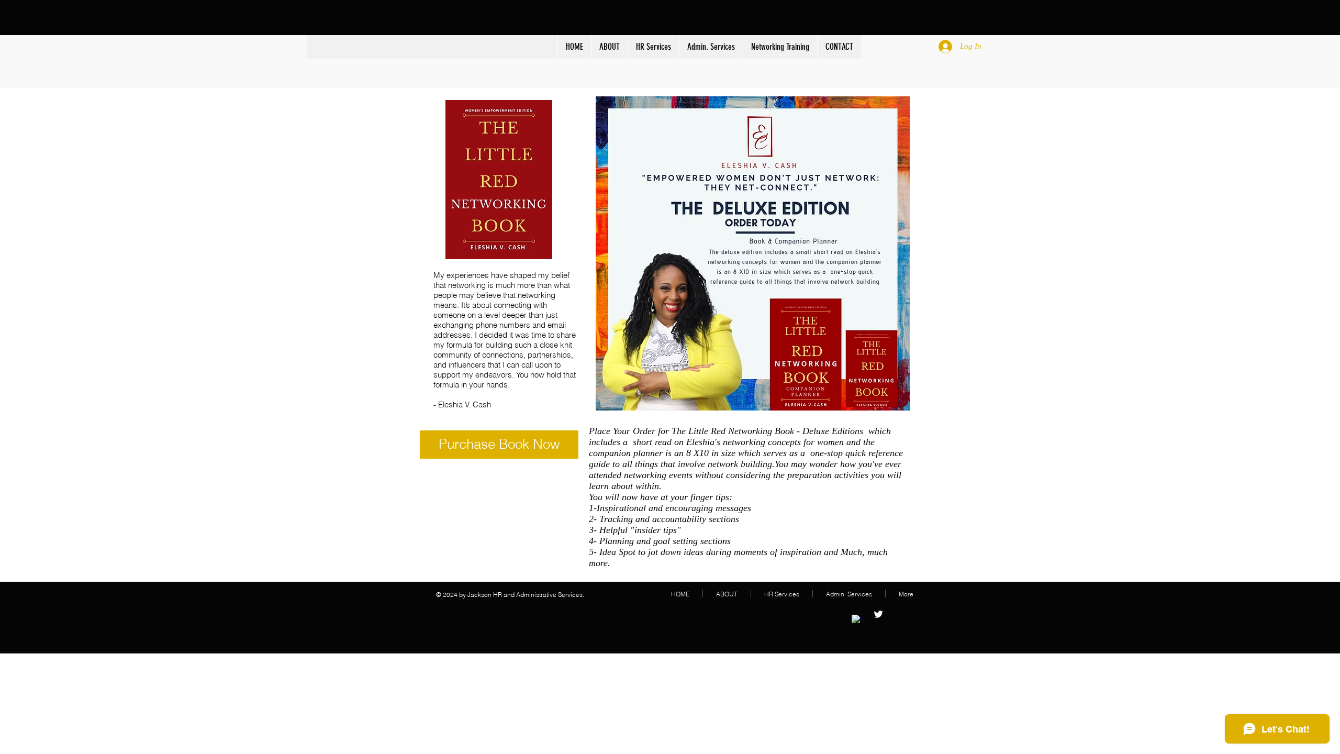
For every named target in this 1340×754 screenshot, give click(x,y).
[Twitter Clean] (878, 614)
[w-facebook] (857, 620)
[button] (653, 47)
